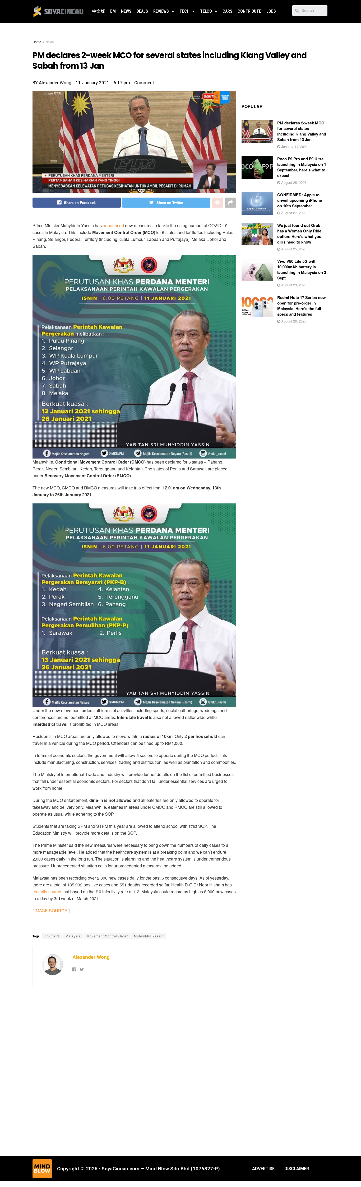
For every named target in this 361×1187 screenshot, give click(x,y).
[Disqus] (134, 1070)
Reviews (161, 11)
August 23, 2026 (293, 284)
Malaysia (73, 936)
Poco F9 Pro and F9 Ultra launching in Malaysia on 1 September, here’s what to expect (301, 167)
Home (37, 41)
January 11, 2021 (294, 146)
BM (113, 11)
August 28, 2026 (293, 321)
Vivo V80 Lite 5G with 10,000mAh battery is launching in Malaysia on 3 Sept (301, 269)
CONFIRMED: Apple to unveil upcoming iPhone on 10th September (299, 200)
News (126, 11)
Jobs (271, 11)
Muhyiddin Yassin (149, 936)
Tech (184, 11)
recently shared (47, 892)
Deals (142, 11)
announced (113, 225)
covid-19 (52, 936)
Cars (227, 11)
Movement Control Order (107, 936)
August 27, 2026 (293, 212)
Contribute (249, 11)
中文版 (98, 11)
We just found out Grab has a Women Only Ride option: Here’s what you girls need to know (299, 233)
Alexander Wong (91, 957)
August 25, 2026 (293, 182)
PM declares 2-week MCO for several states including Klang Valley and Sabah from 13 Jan (301, 131)
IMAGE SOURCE (51, 911)
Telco (206, 11)
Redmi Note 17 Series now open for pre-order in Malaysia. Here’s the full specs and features (301, 306)
